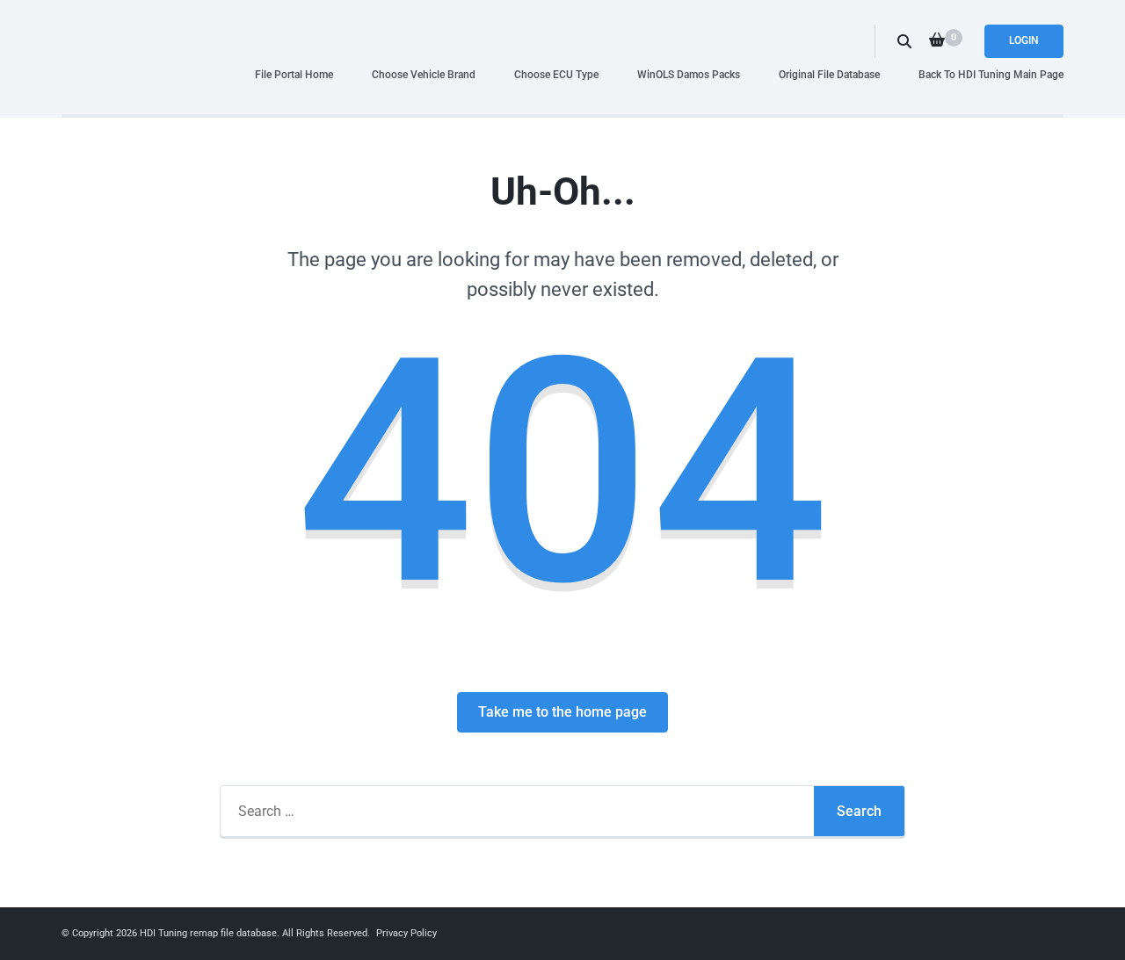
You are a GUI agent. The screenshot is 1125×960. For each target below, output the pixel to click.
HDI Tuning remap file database (208, 933)
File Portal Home (294, 74)
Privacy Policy (406, 933)
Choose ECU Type (556, 74)
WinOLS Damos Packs (688, 74)
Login (1024, 40)
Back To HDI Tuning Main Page (990, 74)
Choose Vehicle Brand (423, 74)
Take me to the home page (562, 712)
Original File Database (829, 74)
